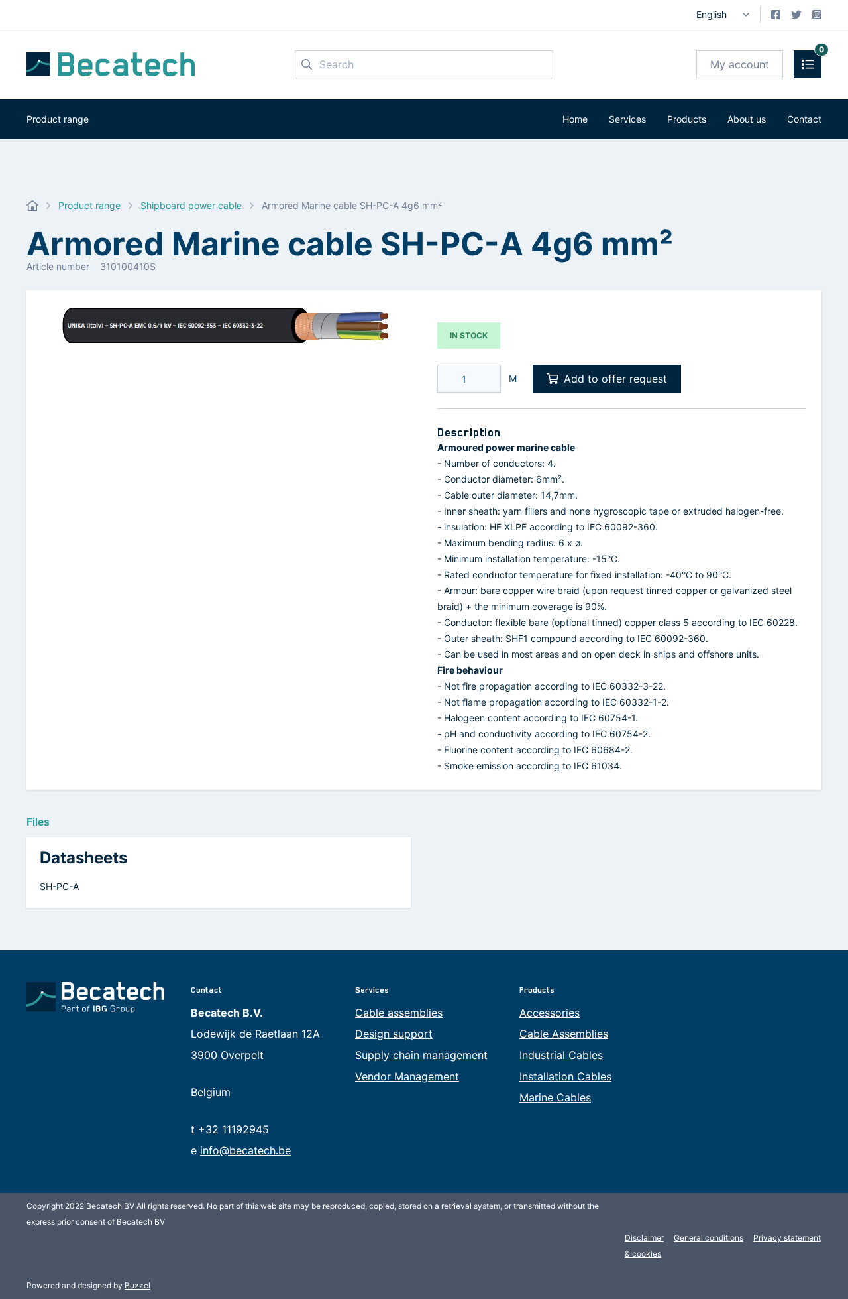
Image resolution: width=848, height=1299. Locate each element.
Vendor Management (407, 1076)
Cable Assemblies (563, 1033)
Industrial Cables (561, 1055)
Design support (394, 1033)
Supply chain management (421, 1055)
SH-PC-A (59, 886)
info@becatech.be (245, 1150)
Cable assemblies (399, 1012)
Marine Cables (555, 1097)
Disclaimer (644, 1238)
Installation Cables (565, 1076)
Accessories (549, 1012)
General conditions (708, 1238)
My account (739, 64)
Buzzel (137, 1285)
